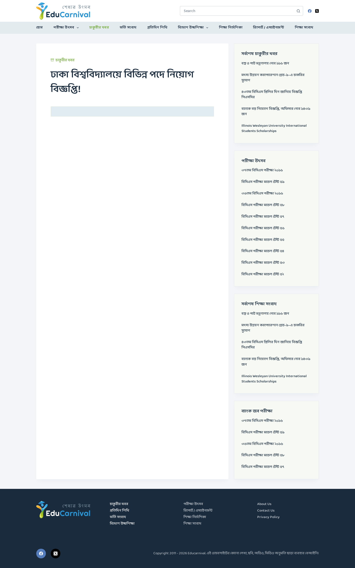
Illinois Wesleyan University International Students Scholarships (274, 128)
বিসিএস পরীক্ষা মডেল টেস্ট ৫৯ (262, 182)
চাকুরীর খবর (99, 28)
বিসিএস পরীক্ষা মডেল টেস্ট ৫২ (262, 274)
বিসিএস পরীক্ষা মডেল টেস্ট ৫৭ (262, 217)
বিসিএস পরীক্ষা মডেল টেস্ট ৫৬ (262, 228)
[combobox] (237, 11)
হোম (39, 28)
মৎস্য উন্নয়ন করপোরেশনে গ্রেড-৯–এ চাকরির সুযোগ (273, 77)
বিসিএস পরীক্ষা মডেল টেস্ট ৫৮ (262, 205)
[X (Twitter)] (317, 11)
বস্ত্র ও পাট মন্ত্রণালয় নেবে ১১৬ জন (265, 64)
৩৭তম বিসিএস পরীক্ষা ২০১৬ (262, 170)
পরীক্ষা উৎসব (63, 28)
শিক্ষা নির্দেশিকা (231, 28)
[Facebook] (310, 11)
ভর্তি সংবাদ (128, 28)
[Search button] (298, 10)
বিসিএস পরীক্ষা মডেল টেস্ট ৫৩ (263, 263)
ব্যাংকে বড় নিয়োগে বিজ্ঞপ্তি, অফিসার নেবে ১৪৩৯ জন (275, 111)
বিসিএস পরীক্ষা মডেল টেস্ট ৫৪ (262, 251)
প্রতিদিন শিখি (157, 28)
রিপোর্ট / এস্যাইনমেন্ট (268, 28)
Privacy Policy (268, 517)
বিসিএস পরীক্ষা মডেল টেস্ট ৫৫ (262, 240)
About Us (264, 504)
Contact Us (266, 511)
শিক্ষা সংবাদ (304, 28)
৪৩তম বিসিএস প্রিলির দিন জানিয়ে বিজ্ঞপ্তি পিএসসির (271, 94)
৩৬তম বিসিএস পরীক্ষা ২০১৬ (262, 194)
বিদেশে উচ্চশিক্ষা (191, 28)
